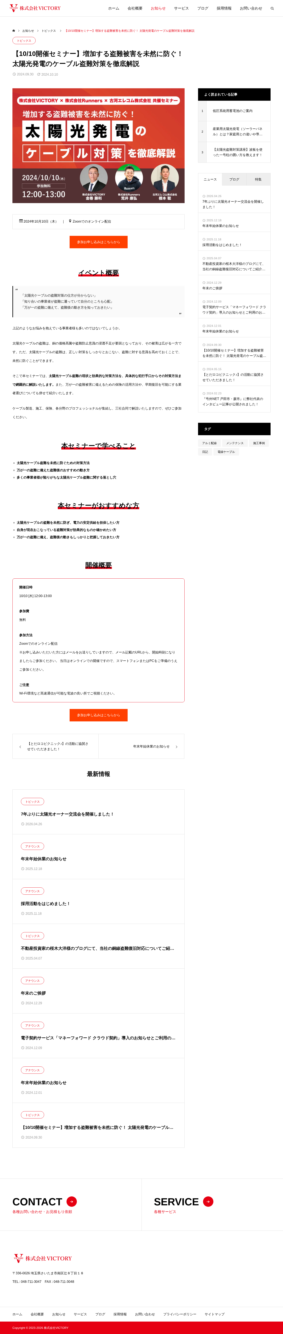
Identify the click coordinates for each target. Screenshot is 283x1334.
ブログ (202, 8)
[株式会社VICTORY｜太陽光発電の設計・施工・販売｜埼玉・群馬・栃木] (35, 8)
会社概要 (135, 8)
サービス (181, 8)
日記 (205, 451)
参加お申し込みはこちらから (98, 242)
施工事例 (259, 443)
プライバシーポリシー (179, 1314)
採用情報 (224, 8)
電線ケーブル (226, 451)
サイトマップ (215, 1314)
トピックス (24, 40)
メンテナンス (235, 443)
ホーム (113, 8)
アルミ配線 (209, 443)
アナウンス (32, 846)
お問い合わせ (251, 8)
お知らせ (158, 8)
